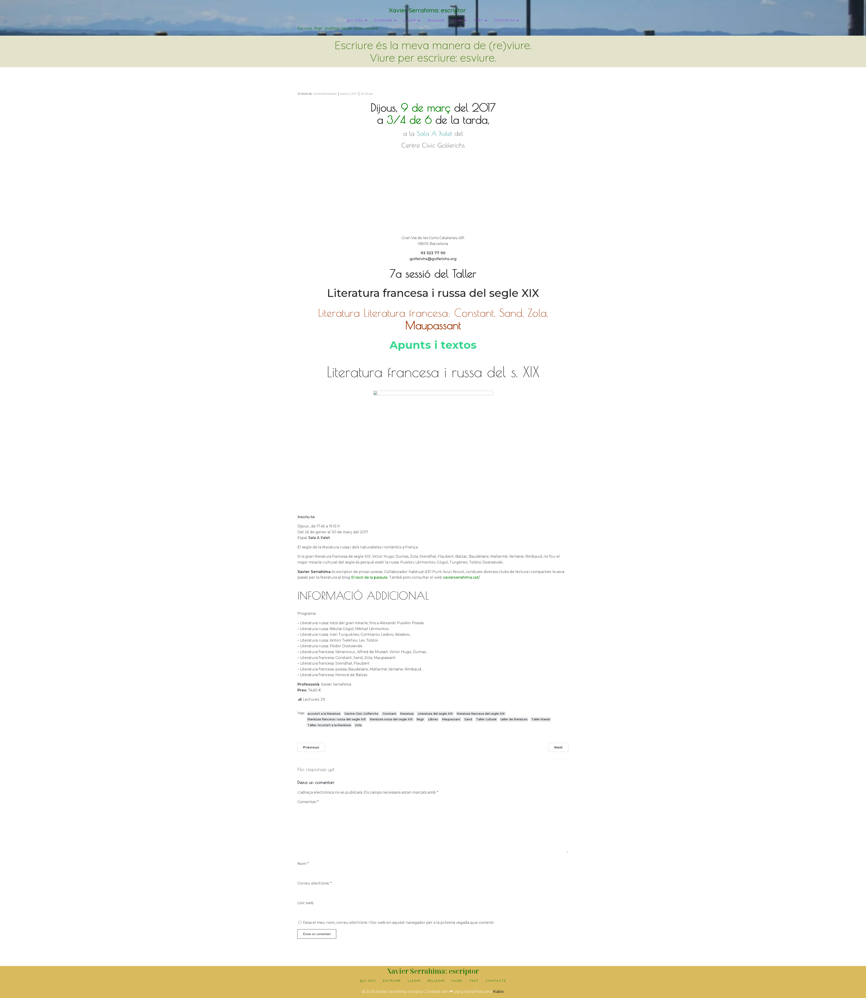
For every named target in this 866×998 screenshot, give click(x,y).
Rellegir (436, 20)
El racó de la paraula (369, 577)
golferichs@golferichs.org (433, 259)
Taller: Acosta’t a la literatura (329, 725)
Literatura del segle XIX (435, 713)
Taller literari (540, 719)
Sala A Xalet (319, 538)
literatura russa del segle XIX (391, 719)
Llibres (433, 719)
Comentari (308, 802)
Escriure (392, 981)
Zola (358, 725)
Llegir (414, 981)
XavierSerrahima (325, 94)
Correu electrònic (314, 883)
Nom (303, 864)
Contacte (496, 981)
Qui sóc (368, 981)
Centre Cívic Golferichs (361, 713)
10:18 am (367, 94)
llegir (420, 719)
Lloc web (305, 903)
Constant (389, 713)
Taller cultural (486, 719)
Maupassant (451, 719)
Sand (468, 719)
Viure (457, 981)
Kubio (498, 991)
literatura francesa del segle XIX (481, 713)
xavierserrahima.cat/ (461, 577)
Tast (474, 981)
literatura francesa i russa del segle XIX (337, 719)
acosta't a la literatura (324, 713)
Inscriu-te (306, 517)
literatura (407, 713)
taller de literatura (513, 719)
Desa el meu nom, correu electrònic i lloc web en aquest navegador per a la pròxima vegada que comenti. (398, 922)
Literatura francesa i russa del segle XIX (433, 293)
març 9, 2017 (348, 94)
